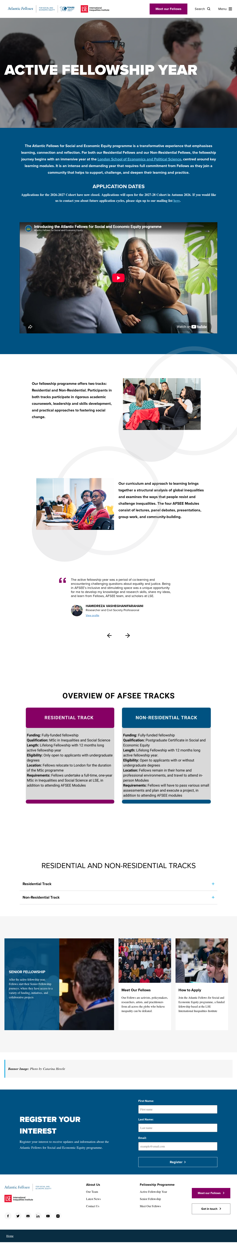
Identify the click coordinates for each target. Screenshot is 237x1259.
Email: (142, 1138)
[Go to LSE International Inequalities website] (95, 9)
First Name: (146, 1101)
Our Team (92, 1192)
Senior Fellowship (150, 1199)
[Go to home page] (41, 9)
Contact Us (92, 1206)
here (176, 200)
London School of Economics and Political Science (139, 159)
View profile (92, 615)
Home (10, 1236)
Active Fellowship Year (153, 1192)
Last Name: (145, 1119)
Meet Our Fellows (136, 990)
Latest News (93, 1199)
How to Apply (189, 990)
